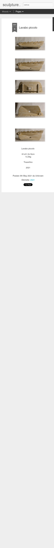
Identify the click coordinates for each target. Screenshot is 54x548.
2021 (32, 179)
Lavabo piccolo (28, 27)
